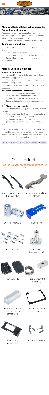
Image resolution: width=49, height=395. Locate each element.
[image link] (24, 3)
